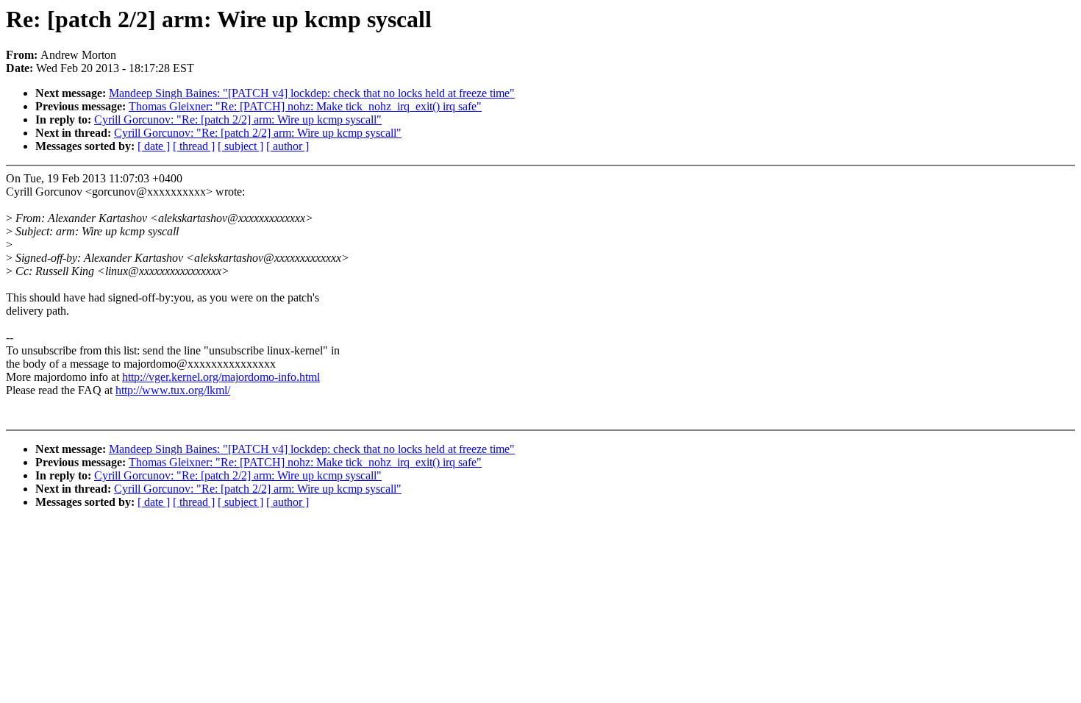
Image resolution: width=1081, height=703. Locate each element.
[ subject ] (240, 146)
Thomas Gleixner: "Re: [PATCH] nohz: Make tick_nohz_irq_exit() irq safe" (305, 106)
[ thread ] (194, 146)
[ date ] (154, 146)
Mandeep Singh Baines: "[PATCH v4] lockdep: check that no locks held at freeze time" (312, 93)
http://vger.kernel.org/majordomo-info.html (221, 377)
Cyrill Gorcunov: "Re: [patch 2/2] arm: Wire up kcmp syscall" (238, 119)
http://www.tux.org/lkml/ (172, 390)
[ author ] (287, 146)
